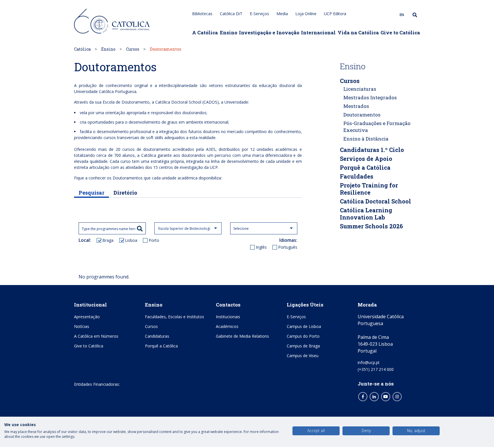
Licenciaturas (359, 89)
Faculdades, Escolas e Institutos (174, 316)
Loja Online (305, 13)
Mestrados (356, 106)
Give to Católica (400, 32)
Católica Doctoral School (375, 201)
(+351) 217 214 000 (376, 369)
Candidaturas (157, 336)
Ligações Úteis (305, 304)
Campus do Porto (303, 336)
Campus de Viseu (302, 355)
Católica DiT (231, 13)
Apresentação (87, 316)
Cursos (132, 49)
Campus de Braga (303, 346)
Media (282, 13)
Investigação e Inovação (269, 32)
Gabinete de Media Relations (242, 336)
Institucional (90, 304)
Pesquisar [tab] (91, 192)
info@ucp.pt (369, 362)
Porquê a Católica (365, 167)
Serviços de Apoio (366, 158)
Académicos (227, 326)
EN (402, 14)
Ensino (228, 32)
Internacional (318, 32)
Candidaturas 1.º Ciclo (372, 149)
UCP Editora (335, 13)
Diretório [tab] (125, 192)
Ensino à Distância (366, 138)
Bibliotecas (202, 13)
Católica (82, 49)
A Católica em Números (96, 336)
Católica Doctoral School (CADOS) (187, 102)
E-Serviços (259, 13)
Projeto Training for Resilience (369, 188)
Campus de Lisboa (304, 326)
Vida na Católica (358, 32)
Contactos (228, 304)
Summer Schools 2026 (371, 226)
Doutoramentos (362, 114)
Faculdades (356, 176)
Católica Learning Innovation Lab (366, 213)
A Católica (205, 32)
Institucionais (228, 316)
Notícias (81, 326)
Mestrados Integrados (370, 97)
